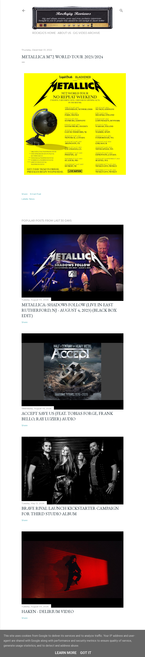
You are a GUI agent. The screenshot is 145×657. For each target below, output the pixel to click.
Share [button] (24, 194)
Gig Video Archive (86, 33)
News (31, 199)
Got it (85, 653)
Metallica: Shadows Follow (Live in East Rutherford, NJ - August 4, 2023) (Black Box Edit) (69, 310)
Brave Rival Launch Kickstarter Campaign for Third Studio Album (70, 510)
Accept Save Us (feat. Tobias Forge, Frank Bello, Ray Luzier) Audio (67, 416)
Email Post (35, 194)
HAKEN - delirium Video (48, 611)
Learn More (66, 653)
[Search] (121, 9)
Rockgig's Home (44, 33)
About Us (64, 33)
